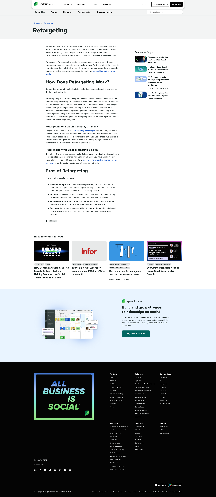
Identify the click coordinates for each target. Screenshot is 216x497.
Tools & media (84, 12)
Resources (106, 4)
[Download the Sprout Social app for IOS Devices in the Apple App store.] (160, 485)
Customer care (140, 394)
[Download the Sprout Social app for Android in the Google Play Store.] (175, 485)
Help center (164, 426)
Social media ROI (115, 433)
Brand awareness (140, 404)
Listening (113, 390)
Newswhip (113, 404)
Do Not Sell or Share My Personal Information (167, 492)
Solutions (81, 4)
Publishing (113, 380)
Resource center (115, 443)
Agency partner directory (118, 456)
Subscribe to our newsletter (119, 426)
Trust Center (139, 449)
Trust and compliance (142, 413)
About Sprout (139, 426)
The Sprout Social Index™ (118, 430)
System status (164, 433)
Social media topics (116, 469)
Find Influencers (115, 453)
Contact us (38, 465)
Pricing (95, 4)
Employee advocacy (116, 397)
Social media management (143, 390)
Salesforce (163, 400)
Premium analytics (116, 387)
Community (113, 440)
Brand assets (114, 463)
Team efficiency (140, 407)
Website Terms (118, 492)
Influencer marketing (116, 394)
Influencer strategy (141, 410)
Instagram (163, 384)
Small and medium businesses (145, 384)
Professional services (142, 387)
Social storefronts (140, 397)
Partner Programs (115, 459)
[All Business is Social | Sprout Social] (64, 396)
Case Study (77, 264)
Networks (67, 12)
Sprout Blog (40, 12)
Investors (138, 440)
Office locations (140, 430)
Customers (138, 436)
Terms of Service (104, 492)
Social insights (140, 400)
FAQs (162, 430)
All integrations (165, 404)
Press (48, 264)
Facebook (163, 377)
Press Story (39, 264)
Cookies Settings (144, 492)
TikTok (162, 397)
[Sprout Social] (44, 4)
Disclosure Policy (130, 492)
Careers (137, 433)
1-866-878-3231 (40, 460)
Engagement (114, 377)
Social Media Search (163, 264)
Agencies (138, 380)
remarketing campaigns (84, 131)
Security (137, 446)
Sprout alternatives (116, 446)
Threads (163, 390)
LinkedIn (163, 387)
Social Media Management (119, 268)
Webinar (151, 264)
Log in (143, 4)
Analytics (113, 384)
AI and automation (116, 400)
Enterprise (138, 377)
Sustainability (139, 443)
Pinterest (163, 394)
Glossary (37, 23)
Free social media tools (117, 466)
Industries (138, 417)
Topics (54, 12)
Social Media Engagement (119, 264)
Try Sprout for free (136, 334)
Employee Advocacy (90, 264)
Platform (67, 4)
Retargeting (48, 23)
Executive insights (104, 12)
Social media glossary (117, 449)
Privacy (94, 492)
